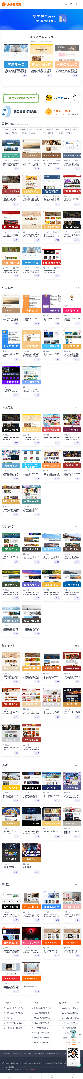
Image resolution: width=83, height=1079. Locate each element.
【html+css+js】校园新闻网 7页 (71, 200)
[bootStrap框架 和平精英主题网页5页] (11, 781)
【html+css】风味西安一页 (72, 713)
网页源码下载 (17, 1054)
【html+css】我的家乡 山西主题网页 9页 (31, 558)
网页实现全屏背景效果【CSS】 (44, 1038)
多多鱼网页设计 (40, 1054)
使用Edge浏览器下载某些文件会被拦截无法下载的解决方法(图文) (16, 1013)
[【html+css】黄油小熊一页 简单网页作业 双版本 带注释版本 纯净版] (41, 56)
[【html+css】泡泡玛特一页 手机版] (72, 900)
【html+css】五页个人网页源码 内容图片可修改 (31, 391)
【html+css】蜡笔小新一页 (51, 438)
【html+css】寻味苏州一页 (11, 748)
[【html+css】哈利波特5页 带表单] (72, 220)
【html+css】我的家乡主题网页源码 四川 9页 (72, 558)
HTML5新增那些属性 (69, 1028)
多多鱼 (7, 160)
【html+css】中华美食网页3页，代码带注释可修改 (31, 749)
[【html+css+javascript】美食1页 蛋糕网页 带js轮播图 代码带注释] (31, 697)
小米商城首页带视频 (30, 986)
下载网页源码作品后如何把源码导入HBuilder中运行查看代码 (16, 1028)
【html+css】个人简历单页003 (51, 319)
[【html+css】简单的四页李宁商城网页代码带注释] (11, 971)
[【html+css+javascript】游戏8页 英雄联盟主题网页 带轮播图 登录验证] (31, 781)
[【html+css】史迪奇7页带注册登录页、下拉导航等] (11, 459)
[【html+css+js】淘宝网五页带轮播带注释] (51, 936)
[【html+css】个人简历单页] (11, 339)
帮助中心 (9, 1018)
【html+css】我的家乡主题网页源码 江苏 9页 (31, 629)
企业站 (5, 133)
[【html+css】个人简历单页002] (72, 304)
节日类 (75, 129)
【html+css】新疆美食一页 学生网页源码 (72, 677)
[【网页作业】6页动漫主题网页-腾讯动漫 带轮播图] (51, 459)
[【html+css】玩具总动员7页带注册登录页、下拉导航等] (72, 423)
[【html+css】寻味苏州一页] (11, 733)
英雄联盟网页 (27, 867)
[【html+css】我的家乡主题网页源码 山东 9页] (72, 578)
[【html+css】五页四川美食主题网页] (11, 697)
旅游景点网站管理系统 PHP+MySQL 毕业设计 (11, 164)
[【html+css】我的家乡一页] (11, 542)
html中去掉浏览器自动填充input (44, 1028)
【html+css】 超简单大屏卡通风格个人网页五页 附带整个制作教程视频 (31, 356)
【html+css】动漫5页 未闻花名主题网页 (30, 510)
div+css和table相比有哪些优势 (71, 1013)
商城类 (48, 129)
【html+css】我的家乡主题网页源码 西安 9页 (31, 593)
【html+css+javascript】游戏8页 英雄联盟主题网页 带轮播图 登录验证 (31, 798)
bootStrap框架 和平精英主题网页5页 (10, 796)
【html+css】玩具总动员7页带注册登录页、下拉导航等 (72, 439)
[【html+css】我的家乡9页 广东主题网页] (51, 542)
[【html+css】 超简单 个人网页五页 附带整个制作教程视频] (72, 339)
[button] (71, 4)
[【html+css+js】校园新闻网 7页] (72, 184)
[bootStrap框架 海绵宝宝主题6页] (31, 459)
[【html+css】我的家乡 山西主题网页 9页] (31, 542)
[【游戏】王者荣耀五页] (51, 816)
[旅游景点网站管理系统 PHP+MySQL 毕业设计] (11, 148)
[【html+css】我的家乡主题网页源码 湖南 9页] (11, 614)
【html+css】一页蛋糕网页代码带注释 (51, 713)
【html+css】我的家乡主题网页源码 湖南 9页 (11, 629)
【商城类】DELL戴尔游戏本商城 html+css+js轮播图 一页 (31, 952)
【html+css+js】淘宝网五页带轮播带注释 (50, 951)
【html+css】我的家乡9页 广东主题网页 (51, 558)
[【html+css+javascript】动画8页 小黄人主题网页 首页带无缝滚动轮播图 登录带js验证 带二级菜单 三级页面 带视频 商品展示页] (11, 494)
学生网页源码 (6, 1054)
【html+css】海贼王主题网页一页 (72, 474)
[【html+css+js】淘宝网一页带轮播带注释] (72, 936)
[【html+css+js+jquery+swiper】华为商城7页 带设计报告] (11, 900)
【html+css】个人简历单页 (11, 355)
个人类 (42, 133)
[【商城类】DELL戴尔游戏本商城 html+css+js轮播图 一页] (31, 936)
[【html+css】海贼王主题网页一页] (72, 459)
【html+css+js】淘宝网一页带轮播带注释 (71, 951)
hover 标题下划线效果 (41, 1013)
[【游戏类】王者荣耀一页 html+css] (11, 816)
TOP (73, 1064)
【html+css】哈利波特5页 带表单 (72, 235)
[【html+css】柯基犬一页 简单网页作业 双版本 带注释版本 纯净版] (11, 256)
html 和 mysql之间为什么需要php (71, 1008)
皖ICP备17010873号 (30, 1069)
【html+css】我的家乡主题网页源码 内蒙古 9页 (11, 594)
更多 (68, 133)
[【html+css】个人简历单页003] (51, 304)
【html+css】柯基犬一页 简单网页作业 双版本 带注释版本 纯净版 (11, 272)
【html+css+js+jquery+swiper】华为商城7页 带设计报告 (11, 916)
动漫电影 (50, 133)
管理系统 (24, 133)
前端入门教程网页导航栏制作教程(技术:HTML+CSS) (44, 1018)
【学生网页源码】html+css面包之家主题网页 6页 (31, 236)
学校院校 (23, 129)
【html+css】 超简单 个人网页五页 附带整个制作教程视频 (71, 356)
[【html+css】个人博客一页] (51, 339)
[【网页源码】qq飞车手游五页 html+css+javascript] (72, 781)
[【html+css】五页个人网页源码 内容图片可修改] (31, 375)
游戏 (31, 129)
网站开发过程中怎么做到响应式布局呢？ (44, 1023)
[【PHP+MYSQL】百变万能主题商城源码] (51, 256)
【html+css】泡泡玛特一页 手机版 (72, 915)
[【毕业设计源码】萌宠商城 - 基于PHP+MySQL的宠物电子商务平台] (31, 184)
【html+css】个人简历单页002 (72, 319)
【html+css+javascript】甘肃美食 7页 (51, 677)
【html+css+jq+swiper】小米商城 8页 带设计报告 (31, 916)
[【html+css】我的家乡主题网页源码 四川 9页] (72, 542)
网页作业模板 (28, 1054)
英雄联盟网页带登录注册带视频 (71, 832)
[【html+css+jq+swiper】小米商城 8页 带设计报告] (31, 900)
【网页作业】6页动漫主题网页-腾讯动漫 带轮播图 (51, 475)
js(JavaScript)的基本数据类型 (71, 1018)
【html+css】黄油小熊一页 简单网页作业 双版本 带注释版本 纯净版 (41, 72)
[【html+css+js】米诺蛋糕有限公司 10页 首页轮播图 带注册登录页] (67, 56)
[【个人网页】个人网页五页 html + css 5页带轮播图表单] (31, 148)
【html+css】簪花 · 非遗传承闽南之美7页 (10, 200)
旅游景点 (39, 129)
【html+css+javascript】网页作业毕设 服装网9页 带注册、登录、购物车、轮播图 (51, 917)
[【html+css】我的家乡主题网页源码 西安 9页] (31, 578)
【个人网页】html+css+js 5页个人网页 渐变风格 (11, 391)
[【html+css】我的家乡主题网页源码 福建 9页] (51, 578)
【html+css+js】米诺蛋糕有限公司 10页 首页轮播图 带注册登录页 (66, 72)
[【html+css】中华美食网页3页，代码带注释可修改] (31, 733)
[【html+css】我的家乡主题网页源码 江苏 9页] (31, 614)
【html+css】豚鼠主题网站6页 (51, 164)
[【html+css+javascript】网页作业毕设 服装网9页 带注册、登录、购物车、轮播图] (51, 900)
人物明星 (14, 133)
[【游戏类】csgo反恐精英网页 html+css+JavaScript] (31, 816)
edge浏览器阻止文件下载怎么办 (16, 1008)
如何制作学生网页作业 (14, 1023)
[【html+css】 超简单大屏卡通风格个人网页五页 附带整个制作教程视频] (31, 339)
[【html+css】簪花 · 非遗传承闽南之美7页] (11, 184)
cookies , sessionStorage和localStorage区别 (71, 1023)
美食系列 (6, 129)
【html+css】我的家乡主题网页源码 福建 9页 (51, 593)
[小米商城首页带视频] (31, 971)
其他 (14, 129)
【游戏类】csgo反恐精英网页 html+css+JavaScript (31, 833)
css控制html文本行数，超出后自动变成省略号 (44, 1033)
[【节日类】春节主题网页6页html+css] (11, 220)
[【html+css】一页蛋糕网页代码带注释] (51, 697)
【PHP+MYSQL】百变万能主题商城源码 (51, 271)
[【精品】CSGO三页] (11, 852)
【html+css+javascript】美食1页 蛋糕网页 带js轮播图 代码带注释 (31, 713)
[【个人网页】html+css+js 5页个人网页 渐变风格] (11, 375)
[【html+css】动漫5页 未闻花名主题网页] (31, 494)
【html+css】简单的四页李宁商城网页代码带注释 (11, 988)
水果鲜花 (60, 133)
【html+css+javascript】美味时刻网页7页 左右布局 (51, 236)
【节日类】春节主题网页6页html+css (10, 235)
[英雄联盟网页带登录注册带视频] (72, 816)
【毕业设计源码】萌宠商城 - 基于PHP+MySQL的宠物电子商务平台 (31, 200)
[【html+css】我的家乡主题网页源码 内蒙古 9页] (11, 578)
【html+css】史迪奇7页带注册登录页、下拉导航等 (10, 475)
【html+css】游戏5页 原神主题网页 (51, 796)
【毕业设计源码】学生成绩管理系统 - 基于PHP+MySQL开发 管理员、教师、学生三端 (72, 165)
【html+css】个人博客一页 (51, 355)
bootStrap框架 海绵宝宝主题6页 (30, 474)
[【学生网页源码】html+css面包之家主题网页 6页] (31, 220)
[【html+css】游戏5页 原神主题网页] (51, 781)
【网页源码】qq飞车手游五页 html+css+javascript (72, 797)
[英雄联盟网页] (31, 852)
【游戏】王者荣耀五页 (51, 831)
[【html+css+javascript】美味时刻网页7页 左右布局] (51, 220)
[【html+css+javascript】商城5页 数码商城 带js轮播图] (11, 936)
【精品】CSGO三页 (9, 867)
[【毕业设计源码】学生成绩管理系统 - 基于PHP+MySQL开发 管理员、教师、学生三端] (72, 148)
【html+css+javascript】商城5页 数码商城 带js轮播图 (11, 952)
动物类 (57, 129)
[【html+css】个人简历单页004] (31, 304)
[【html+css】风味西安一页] (72, 697)
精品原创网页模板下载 (54, 1054)
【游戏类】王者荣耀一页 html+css (10, 832)
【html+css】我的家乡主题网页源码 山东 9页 (72, 593)
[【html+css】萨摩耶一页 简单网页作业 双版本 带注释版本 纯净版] (16, 56)
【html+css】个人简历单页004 (31, 319)
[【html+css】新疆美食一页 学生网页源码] (72, 661)
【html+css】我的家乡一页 (11, 558)
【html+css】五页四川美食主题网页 (11, 713)
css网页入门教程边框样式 (43, 1043)
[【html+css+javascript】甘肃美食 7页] (51, 661)
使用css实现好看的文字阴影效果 (44, 1008)
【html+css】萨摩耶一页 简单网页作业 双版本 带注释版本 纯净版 (15, 72)
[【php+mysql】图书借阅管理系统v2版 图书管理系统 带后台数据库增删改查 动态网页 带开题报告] (51, 184)
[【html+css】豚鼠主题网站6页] (51, 148)
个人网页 (66, 129)
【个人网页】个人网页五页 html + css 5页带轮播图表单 (30, 165)
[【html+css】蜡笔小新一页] (51, 423)
